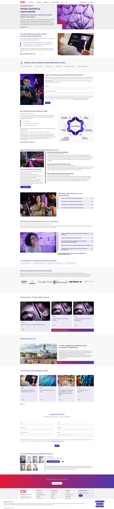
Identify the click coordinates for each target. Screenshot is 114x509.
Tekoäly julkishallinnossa (38, 263)
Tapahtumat (53, 498)
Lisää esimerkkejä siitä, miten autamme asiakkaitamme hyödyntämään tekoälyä (72, 253)
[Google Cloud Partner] (44, 283)
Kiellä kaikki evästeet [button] (100, 506)
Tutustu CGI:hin (55, 2)
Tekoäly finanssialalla (25, 263)
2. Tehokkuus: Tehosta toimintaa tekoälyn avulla (71, 201)
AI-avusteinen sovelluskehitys (26, 66)
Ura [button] (62, 2)
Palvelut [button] (31, 2)
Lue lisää (25, 187)
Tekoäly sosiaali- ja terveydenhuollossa (55, 263)
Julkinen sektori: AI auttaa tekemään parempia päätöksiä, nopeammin (76, 245)
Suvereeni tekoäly (58, 66)
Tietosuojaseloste (69, 494)
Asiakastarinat (54, 492)
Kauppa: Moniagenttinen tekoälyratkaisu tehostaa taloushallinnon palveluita (75, 234)
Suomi (91, 2)
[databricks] (32, 283)
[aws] (24, 284)
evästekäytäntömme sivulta (9, 507)
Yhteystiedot (68, 498)
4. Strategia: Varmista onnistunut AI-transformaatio (72, 207)
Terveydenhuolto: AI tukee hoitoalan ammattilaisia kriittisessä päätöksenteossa (74, 249)
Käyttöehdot (68, 496)
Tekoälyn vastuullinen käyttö (82, 66)
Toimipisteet (39, 498)
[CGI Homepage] (22, 2)
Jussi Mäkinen (49, 456)
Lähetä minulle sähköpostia (63, 462)
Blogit (52, 496)
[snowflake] (88, 282)
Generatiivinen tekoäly (48, 66)
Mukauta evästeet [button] (100, 503)
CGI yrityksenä (40, 492)
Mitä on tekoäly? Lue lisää (27, 142)
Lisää (21, 404)
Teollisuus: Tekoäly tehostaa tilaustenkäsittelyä (71, 237)
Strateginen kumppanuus (26, 5)
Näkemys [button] (46, 2)
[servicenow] (76, 283)
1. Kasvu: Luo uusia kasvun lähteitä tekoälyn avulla (71, 198)
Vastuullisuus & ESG (41, 494)
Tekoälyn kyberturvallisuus (69, 66)
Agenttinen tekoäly (38, 66)
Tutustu (76, 362)
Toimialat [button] (38, 2)
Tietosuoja (67, 492)
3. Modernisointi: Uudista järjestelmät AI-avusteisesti (72, 204)
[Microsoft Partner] (60, 284)
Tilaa (80, 495)
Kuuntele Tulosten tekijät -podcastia (60, 330)
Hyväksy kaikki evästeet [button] (99, 501)
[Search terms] (66, 2)
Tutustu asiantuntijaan (53, 461)
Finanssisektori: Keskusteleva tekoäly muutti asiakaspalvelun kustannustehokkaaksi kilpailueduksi (74, 241)
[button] (22, 459)
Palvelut (38, 496)
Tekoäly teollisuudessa (70, 263)
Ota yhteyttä (83, 2)
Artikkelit (53, 494)
